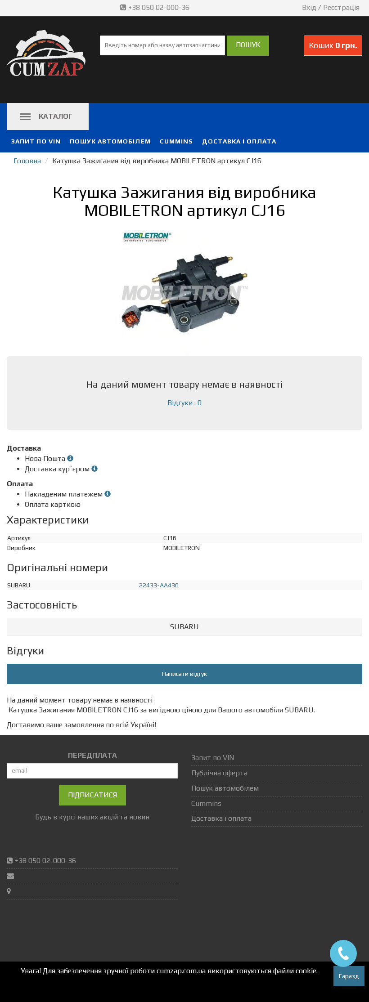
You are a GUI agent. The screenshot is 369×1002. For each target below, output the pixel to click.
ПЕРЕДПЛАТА (92, 755)
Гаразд (349, 976)
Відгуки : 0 (184, 402)
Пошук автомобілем (110, 141)
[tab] (184, 627)
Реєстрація (341, 7)
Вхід (309, 7)
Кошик (333, 45)
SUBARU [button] (184, 626)
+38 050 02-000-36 (158, 7)
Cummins (176, 141)
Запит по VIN (36, 141)
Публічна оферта (219, 773)
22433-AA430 (159, 585)
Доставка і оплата (239, 141)
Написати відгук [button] (184, 673)
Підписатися (92, 795)
